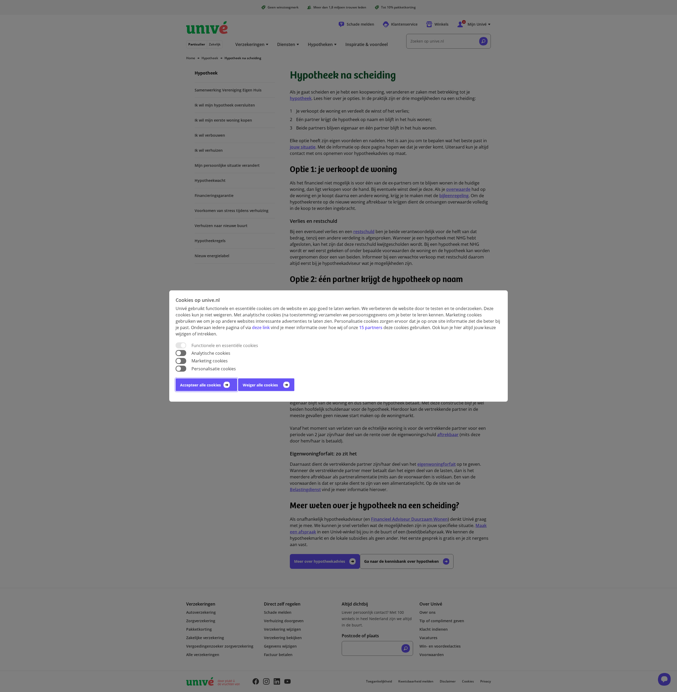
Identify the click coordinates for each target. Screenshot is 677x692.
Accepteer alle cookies (200, 384)
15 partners (370, 327)
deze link (261, 327)
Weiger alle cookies (260, 384)
